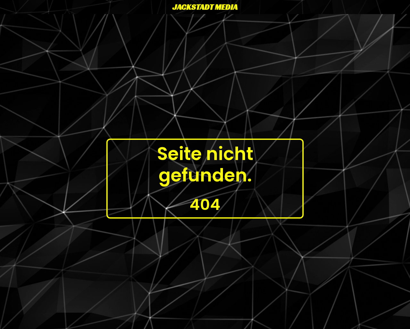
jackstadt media (205, 7)
